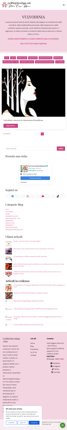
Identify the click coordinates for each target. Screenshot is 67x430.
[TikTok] (58, 196)
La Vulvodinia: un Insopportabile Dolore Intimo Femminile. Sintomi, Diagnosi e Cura (39, 286)
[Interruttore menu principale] (63, 5)
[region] (22, 416)
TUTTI (7, 209)
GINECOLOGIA (22, 58)
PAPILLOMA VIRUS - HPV (10, 62)
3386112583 (59, 359)
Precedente (6, 133)
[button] (62, 425)
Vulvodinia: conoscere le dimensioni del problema (23, 120)
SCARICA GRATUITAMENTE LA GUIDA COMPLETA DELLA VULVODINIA (33, 39)
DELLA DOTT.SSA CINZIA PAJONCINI (33, 44)
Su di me (33, 352)
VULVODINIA (60, 62)
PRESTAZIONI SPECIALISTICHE (44, 62)
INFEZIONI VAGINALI (45, 58)
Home (32, 343)
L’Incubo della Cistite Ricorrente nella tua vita (28, 325)
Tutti (6, 58)
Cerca (61, 148)
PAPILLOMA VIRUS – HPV (12, 218)
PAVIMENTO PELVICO (27, 62)
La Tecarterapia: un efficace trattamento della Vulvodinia (30, 256)
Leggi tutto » (12, 126)
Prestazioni (34, 349)
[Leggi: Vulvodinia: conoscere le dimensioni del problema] (33, 92)
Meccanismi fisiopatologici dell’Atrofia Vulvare (29, 301)
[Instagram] (28, 196)
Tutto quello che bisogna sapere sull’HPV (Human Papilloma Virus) (35, 309)
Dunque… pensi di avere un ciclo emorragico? (27, 241)
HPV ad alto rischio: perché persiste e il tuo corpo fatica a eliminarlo (33, 249)
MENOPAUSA (58, 58)
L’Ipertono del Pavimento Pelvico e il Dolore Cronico (31, 293)
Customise (11, 422)
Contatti (33, 355)
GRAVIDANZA (33, 58)
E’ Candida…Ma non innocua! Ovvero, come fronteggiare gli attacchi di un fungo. (38, 318)
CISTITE (13, 58)
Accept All (34, 422)
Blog (32, 346)
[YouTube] (43, 196)
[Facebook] (12, 196)
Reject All (23, 422)
